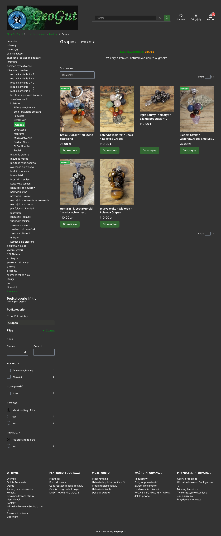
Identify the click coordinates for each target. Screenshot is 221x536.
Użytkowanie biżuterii (146, 489)
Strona (201, 76)
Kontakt (11, 492)
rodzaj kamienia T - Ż (22, 90)
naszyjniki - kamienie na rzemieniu (29, 200)
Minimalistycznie (23, 137)
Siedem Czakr (22, 142)
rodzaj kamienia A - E (22, 74)
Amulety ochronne (23, 370)
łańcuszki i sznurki (20, 216)
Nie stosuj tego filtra (23, 410)
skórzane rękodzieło (18, 274)
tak (14, 416)
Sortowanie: (66, 68)
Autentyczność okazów (20, 489)
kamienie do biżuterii (22, 241)
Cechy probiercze (187, 478)
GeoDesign (20, 119)
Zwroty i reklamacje (145, 485)
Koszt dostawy (57, 482)
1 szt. (16, 393)
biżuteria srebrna (20, 154)
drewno (11, 266)
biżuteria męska (19, 158)
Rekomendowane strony (20, 496)
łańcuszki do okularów (22, 187)
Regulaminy (141, 478)
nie (14, 423)
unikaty (14, 237)
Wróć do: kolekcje (19, 316)
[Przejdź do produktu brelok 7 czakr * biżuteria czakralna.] (77, 108)
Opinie (10, 485)
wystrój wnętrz (15, 249)
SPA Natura (13, 254)
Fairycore (19, 115)
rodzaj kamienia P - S (22, 86)
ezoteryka (12, 258)
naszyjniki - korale (20, 196)
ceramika (12, 41)
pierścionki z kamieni (22, 208)
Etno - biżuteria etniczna (27, 111)
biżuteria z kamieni (36, 34)
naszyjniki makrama (21, 204)
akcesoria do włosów (22, 166)
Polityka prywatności (146, 482)
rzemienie (15, 212)
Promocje (12, 291)
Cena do (38, 346)
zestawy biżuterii (20, 233)
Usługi (10, 279)
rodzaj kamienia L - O (22, 82)
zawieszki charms (20, 225)
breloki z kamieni (19, 171)
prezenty (12, 270)
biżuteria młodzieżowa (23, 162)
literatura (12, 61)
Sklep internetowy (109, 531)
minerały (11, 45)
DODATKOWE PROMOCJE (64, 492)
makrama (19, 133)
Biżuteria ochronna (24, 107)
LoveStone (20, 129)
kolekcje (53, 34)
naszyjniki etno (18, 191)
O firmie (11, 478)
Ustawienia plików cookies (107, 482)
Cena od (11, 346)
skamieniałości (15, 53)
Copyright (12, 516)
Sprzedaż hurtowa (17, 513)
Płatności (54, 478)
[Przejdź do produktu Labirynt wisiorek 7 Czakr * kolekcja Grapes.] (117, 108)
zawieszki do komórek (23, 229)
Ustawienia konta (101, 489)
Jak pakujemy (185, 496)
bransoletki (16, 175)
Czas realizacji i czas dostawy (66, 485)
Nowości (12, 287)
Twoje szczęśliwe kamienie (192, 492)
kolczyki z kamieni (20, 183)
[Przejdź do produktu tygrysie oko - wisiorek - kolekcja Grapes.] (117, 182)
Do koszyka (70, 150)
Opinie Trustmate (16, 482)
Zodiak (18, 150)
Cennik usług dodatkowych (64, 489)
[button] (167, 18)
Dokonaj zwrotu (101, 492)
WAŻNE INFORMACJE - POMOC (152, 492)
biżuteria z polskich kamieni (26, 95)
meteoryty (12, 49)
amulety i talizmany (18, 262)
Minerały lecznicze (187, 489)
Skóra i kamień (22, 146)
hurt (9, 283)
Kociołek (17, 376)
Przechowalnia (100, 478)
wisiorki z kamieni (20, 220)
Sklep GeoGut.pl (15, 34)
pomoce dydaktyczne (19, 65)
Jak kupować (142, 496)
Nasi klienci (13, 499)
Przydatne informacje (189, 499)
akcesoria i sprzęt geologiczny (24, 57)
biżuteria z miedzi (17, 245)
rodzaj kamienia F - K (22, 78)
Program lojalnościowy (104, 485)
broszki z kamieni (20, 179)
